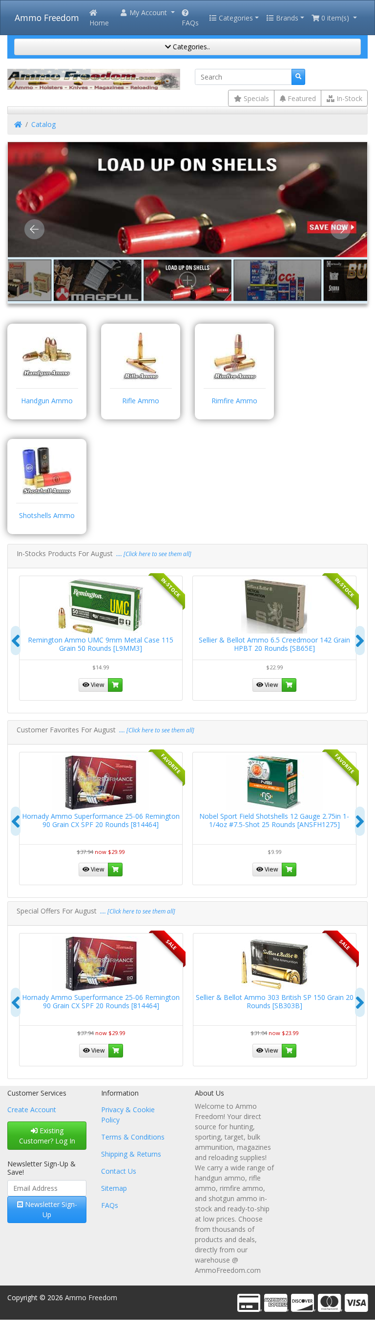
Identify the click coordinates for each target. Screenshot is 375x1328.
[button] (147, 12)
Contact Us (118, 1171)
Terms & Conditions (133, 1136)
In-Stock (348, 98)
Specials (255, 98)
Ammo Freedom (47, 17)
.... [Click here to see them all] (153, 554)
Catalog (43, 124)
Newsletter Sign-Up (50, 1209)
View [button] (96, 685)
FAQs (190, 22)
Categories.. (190, 46)
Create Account (31, 1109)
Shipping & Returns (131, 1154)
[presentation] (16, 640)
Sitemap (114, 1188)
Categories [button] (235, 17)
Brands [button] (286, 17)
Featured (301, 98)
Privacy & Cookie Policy (128, 1114)
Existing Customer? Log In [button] (47, 1135)
